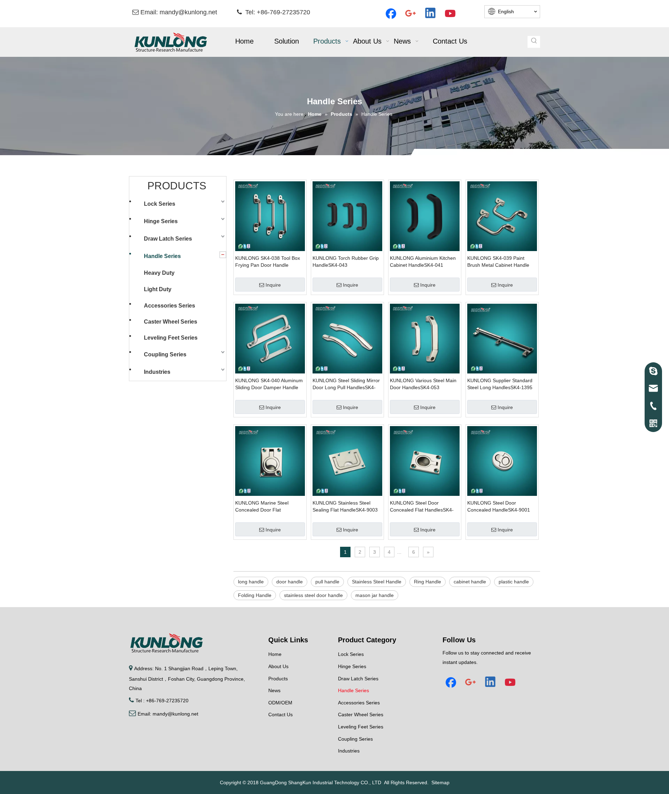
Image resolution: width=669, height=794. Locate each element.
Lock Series (159, 204)
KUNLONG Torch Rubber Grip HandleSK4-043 (346, 261)
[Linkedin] (430, 13)
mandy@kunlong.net (188, 12)
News (274, 690)
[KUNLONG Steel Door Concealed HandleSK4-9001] (502, 460)
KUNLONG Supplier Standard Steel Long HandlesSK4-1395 (499, 384)
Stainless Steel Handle (376, 581)
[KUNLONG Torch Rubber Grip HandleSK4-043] (347, 216)
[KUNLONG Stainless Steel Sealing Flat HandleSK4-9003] (347, 460)
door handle (289, 581)
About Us (278, 666)
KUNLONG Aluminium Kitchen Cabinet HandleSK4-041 (423, 261)
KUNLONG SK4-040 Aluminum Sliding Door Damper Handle (269, 384)
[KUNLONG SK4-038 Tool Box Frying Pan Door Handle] (270, 216)
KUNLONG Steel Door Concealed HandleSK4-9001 (498, 506)
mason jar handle (374, 595)
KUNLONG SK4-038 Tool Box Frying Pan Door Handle (267, 261)
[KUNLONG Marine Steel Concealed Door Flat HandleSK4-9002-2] (270, 460)
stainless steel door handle (313, 595)
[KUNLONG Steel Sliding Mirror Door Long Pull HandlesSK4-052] (347, 338)
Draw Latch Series (168, 239)
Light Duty (157, 289)
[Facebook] (391, 13)
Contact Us (280, 714)
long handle (251, 581)
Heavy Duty (159, 273)
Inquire (273, 285)
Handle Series (162, 256)
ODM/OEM (280, 702)
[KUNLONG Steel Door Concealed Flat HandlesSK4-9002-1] (425, 460)
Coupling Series (165, 354)
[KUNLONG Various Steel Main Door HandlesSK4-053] (425, 338)
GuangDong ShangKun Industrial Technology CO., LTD (320, 782)
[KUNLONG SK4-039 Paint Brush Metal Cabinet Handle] (502, 216)
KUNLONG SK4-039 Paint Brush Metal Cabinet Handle (498, 261)
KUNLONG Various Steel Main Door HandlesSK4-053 (423, 384)
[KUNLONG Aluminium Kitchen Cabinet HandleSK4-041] (425, 216)
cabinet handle (470, 581)
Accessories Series (169, 306)
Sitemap (440, 782)
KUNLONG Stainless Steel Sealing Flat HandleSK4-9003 (345, 506)
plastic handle (514, 581)
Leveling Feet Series (171, 338)
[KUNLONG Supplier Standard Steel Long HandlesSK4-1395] (502, 338)
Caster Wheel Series (170, 322)
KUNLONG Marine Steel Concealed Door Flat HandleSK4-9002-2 (262, 506)
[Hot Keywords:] (534, 42)
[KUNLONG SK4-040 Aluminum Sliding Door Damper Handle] (270, 338)
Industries (157, 372)
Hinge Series (161, 221)
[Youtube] (450, 13)
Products (278, 678)
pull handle (327, 581)
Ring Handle (427, 581)
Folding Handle (254, 595)
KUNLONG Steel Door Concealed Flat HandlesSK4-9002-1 (422, 506)
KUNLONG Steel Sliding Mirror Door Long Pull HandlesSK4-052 (346, 384)
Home (275, 654)
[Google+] (410, 13)
